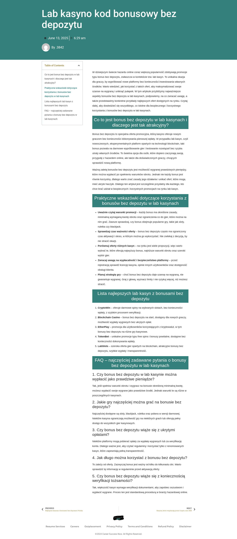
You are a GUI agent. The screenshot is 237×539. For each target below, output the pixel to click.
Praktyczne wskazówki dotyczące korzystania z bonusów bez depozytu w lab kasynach (61, 92)
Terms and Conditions (140, 526)
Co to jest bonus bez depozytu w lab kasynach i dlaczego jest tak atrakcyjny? (62, 78)
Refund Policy (166, 526)
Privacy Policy (114, 526)
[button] (79, 65)
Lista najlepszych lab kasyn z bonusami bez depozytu (59, 103)
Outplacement (92, 526)
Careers (74, 526)
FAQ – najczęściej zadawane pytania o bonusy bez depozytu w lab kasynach (61, 114)
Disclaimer (185, 526)
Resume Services (55, 526)
